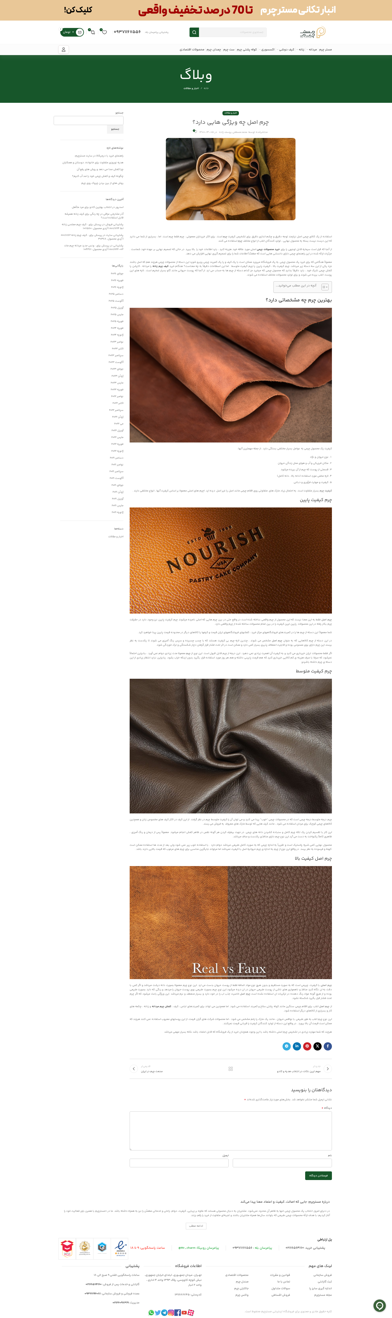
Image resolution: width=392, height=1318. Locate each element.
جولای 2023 (117, 369)
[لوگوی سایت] (313, 32)
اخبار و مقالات (191, 88)
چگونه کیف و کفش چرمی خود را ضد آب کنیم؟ (97, 176)
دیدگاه (326, 1108)
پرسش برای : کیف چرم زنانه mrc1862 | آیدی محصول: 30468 (92, 237)
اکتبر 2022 (118, 403)
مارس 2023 (117, 383)
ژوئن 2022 (117, 417)
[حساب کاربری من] (63, 49)
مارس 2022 (117, 437)
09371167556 (127, 32)
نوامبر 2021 (117, 465)
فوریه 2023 (117, 390)
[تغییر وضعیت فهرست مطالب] (323, 287)
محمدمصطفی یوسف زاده (233, 132)
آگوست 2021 (116, 478)
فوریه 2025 (117, 321)
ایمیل (225, 1156)
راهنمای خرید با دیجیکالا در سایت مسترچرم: (98, 156)
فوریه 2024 (117, 328)
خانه (206, 88)
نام (330, 1156)
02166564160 (295, 1248)
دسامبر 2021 (116, 458)
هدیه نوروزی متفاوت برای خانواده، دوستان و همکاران (92, 163)
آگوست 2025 (116, 301)
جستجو (119, 113)
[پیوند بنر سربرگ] (196, 10)
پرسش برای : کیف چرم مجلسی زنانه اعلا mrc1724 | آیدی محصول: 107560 (92, 226)
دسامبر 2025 (116, 294)
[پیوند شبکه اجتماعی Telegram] (287, 1046)
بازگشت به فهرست (231, 1069)
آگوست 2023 (116, 362)
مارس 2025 (117, 315)
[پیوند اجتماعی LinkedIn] (297, 1046)
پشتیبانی (118, 246)
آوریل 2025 (117, 308)
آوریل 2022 (117, 431)
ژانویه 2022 (117, 451)
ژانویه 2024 (117, 335)
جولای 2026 (117, 274)
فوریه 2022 (117, 444)
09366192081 (93, 1293)
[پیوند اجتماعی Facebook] (328, 1046)
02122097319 (121, 1303)
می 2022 (118, 424)
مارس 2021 (117, 506)
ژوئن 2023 (117, 376)
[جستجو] (194, 32)
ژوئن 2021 (118, 492)
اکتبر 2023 (117, 349)
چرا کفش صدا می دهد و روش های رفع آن (100, 169)
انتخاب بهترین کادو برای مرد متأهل (92, 207)
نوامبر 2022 (117, 396)
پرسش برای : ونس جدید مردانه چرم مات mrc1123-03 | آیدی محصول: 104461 (93, 247)
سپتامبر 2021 (116, 471)
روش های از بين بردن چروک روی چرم (102, 183)
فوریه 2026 (117, 280)
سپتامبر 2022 (116, 410)
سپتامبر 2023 (115, 355)
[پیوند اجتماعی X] (317, 1046)
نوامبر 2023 (117, 342)
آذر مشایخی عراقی (113, 214)
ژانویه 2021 (117, 512)
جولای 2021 (117, 485)
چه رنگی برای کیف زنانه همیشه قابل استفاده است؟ (94, 216)
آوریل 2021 (117, 499)
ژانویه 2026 (117, 287)
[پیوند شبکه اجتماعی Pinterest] (307, 1046)
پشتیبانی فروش (114, 224)
